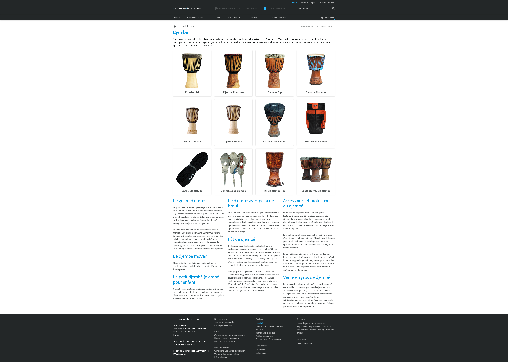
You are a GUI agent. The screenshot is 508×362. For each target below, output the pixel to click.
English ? (313, 3)
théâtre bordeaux (305, 343)
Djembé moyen (233, 141)
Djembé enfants (192, 141)
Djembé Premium (233, 92)
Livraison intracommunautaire (227, 338)
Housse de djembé (316, 141)
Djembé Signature (316, 92)
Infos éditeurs (220, 357)
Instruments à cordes (234, 18)
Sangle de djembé (192, 190)
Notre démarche (221, 347)
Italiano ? (331, 3)
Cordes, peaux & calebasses (279, 18)
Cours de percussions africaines (311, 323)
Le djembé (260, 350)
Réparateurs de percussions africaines (314, 326)
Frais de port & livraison (224, 341)
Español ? (322, 3)
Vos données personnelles (226, 354)
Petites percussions (256, 18)
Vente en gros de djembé (315, 190)
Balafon (219, 17)
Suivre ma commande (224, 322)
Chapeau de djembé (274, 141)
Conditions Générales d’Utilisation (229, 351)
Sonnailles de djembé (233, 190)
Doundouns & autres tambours (194, 18)
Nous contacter (221, 319)
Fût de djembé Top (274, 190)
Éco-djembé (192, 92)
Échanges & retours (223, 325)
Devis (216, 332)
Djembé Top (274, 92)
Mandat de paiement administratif (229, 335)
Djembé (176, 17)
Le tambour (261, 353)
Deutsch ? (304, 3)
